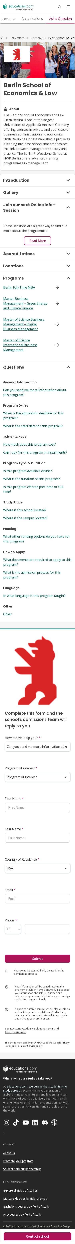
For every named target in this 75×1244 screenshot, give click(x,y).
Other (7, 614)
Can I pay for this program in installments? (35, 452)
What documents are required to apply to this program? (37, 562)
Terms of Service (26, 1045)
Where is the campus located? (25, 518)
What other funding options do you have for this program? (36, 538)
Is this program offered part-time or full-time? (33, 489)
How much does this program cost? (29, 444)
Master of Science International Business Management (20, 345)
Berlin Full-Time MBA (19, 287)
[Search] (59, 6)
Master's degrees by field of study (25, 1198)
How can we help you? (22, 738)
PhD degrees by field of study (22, 1214)
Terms (50, 1028)
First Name (14, 798)
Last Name (14, 829)
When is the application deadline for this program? (33, 415)
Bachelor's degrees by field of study (26, 1206)
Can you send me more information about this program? (34, 392)
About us (9, 1153)
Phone (11, 920)
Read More (37, 241)
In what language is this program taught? (34, 595)
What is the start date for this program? (33, 426)
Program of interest (21, 768)
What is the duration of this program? (31, 479)
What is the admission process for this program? (32, 574)
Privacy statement (15, 1032)
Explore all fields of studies (20, 1190)
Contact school (37, 1236)
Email (10, 890)
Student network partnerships (22, 1169)
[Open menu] (68, 6)
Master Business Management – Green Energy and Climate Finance (25, 303)
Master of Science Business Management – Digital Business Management (23, 324)
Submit (37, 958)
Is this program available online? (27, 471)
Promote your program (18, 1161)
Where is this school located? (24, 510)
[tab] (32, 18)
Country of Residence (22, 859)
